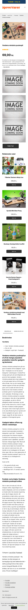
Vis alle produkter (10, 582)
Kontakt (7, 585)
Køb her (11, 146)
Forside (4, 15)
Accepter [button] (14, 607)
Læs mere (11, 605)
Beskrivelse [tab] (8, 331)
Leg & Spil (9, 15)
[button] (23, 24)
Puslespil (16, 15)
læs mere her (6, 67)
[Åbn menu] (25, 7)
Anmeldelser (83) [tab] (18, 331)
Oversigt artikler (10, 587)
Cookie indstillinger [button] (20, 605)
